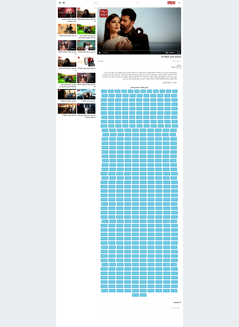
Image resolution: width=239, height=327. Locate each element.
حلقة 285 (143, 208)
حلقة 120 (105, 134)
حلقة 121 (173, 139)
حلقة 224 (151, 182)
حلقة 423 (159, 269)
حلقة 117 (128, 134)
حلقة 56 (104, 108)
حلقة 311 (173, 221)
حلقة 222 (166, 182)
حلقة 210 (104, 173)
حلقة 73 (139, 117)
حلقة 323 (159, 225)
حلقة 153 (158, 152)
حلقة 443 (159, 277)
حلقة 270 (104, 199)
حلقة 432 (166, 273)
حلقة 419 (112, 264)
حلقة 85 (132, 121)
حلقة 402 (166, 260)
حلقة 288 (119, 208)
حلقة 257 (127, 195)
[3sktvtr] (178, 69)
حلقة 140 (104, 143)
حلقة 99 (111, 126)
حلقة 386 (135, 251)
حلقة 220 (105, 178)
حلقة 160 (104, 152)
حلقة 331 (174, 230)
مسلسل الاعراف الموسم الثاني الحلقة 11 (69, 20)
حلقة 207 (127, 173)
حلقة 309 (111, 217)
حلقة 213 (158, 178)
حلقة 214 (150, 178)
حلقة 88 (111, 121)
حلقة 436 (135, 273)
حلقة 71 (153, 117)
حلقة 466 (135, 286)
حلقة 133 (158, 143)
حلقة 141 (173, 147)
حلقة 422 (166, 269)
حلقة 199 (112, 169)
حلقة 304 (151, 217)
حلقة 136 (135, 143)
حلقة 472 (166, 290)
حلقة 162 (166, 156)
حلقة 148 (120, 147)
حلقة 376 (135, 247)
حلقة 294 (151, 212)
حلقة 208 (119, 173)
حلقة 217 (127, 178)
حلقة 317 (127, 221)
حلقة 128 (120, 139)
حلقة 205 (143, 173)
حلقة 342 (166, 234)
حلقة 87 (118, 121)
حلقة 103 (158, 130)
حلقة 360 (104, 238)
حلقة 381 (174, 251)
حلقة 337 (127, 230)
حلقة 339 (112, 230)
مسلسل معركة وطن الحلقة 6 (67, 35)
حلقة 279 (112, 204)
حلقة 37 (160, 104)
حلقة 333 (159, 230)
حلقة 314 (150, 221)
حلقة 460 (104, 282)
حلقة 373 (158, 247)
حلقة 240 (104, 186)
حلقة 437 (127, 273)
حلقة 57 (174, 113)
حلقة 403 (158, 260)
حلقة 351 (174, 238)
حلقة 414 (150, 264)
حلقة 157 (127, 152)
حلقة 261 (174, 199)
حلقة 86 (125, 121)
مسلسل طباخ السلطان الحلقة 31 (67, 53)
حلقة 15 (160, 95)
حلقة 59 (160, 113)
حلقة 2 (168, 91)
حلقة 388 (119, 251)
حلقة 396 (135, 256)
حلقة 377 (127, 247)
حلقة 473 (158, 290)
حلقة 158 (120, 152)
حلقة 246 (135, 191)
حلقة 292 (166, 212)
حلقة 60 (153, 113)
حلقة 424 (151, 269)
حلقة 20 (125, 95)
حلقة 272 (166, 204)
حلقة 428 (119, 269)
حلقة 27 (153, 100)
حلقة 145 (143, 147)
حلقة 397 (127, 256)
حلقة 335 (143, 230)
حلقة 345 (143, 234)
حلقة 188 (120, 165)
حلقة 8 (130, 91)
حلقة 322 (166, 225)
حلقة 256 (135, 195)
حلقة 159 (112, 152)
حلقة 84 (139, 121)
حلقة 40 (139, 104)
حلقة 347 (127, 234)
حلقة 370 (104, 243)
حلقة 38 (153, 104)
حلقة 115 (143, 134)
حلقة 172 (165, 160)
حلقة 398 (119, 256)
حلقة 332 (166, 230)
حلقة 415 (143, 264)
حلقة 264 (151, 199)
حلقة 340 (104, 230)
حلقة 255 (143, 195)
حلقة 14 (167, 95)
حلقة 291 (174, 212)
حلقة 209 (111, 173)
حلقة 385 (143, 251)
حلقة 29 (139, 100)
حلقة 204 (151, 173)
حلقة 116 (135, 134)
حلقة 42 (125, 104)
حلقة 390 (104, 251)
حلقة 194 (150, 169)
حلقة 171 (173, 160)
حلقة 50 (146, 108)
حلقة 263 (158, 199)
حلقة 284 (151, 208)
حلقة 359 (112, 238)
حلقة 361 (174, 243)
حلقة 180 (105, 160)
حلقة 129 (112, 139)
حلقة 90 (175, 126)
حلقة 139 (112, 143)
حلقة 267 (127, 199)
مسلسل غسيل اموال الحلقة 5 (86, 52)
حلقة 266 (135, 199)
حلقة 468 (119, 286)
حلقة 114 (150, 134)
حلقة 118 (120, 134)
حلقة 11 (111, 91)
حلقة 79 (174, 121)
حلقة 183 (158, 165)
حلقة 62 (139, 113)
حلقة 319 (112, 221)
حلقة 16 (153, 95)
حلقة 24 (174, 100)
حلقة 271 (174, 204)
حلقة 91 (168, 126)
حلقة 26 (160, 100)
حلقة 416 (135, 264)
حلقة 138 (120, 143)
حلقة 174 (150, 160)
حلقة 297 (127, 212)
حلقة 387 (127, 251)
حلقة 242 (166, 191)
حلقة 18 (139, 95)
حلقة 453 (159, 282)
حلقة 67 (104, 113)
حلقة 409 (111, 260)
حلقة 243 (159, 191)
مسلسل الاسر (167, 83)
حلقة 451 (174, 282)
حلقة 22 (111, 95)
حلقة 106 (135, 130)
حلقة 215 (143, 178)
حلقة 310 (104, 217)
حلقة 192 (166, 169)
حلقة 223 (159, 182)
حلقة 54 (118, 108)
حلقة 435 (143, 273)
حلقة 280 (104, 204)
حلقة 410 (104, 260)
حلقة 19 (133, 95)
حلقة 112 (165, 134)
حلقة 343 (159, 234)
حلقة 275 (143, 204)
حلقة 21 (119, 95)
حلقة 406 (135, 260)
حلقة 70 (160, 117)
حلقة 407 (127, 260)
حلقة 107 (127, 130)
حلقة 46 (174, 108)
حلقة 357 (127, 238)
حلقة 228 (119, 182)
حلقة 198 (120, 169)
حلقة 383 (159, 251)
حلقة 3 (162, 91)
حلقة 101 (173, 130)
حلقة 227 (127, 182)
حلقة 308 (119, 217)
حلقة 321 (174, 225)
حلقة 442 (166, 277)
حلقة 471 (174, 290)
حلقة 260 (104, 195)
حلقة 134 (150, 143)
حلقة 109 (112, 130)
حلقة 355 (143, 238)
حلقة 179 (113, 160)
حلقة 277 (127, 204)
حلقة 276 (135, 204)
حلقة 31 (125, 100)
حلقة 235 (143, 186)
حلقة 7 (137, 91)
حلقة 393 (159, 256)
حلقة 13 (174, 95)
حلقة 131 (173, 143)
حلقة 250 (104, 191)
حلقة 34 (104, 100)
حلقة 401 (174, 260)
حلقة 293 (159, 212)
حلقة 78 (104, 117)
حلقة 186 (135, 165)
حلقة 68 (174, 117)
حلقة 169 (112, 156)
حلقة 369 (111, 243)
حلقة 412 (166, 264)
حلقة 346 (135, 234)
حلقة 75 (125, 117)
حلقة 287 (127, 208)
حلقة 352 (166, 238)
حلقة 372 (166, 247)
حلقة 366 (135, 243)
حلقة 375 (143, 247)
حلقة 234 (151, 186)
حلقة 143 (158, 147)
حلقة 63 (132, 113)
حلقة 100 (103, 126)
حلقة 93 (154, 126)
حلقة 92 (161, 126)
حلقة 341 (174, 234)
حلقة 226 (135, 182)
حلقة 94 (146, 126)
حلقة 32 (118, 100)
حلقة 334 (151, 230)
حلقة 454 (151, 282)
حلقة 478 (120, 290)
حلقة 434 (151, 273)
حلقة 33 (111, 100)
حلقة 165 (143, 156)
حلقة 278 (120, 204)
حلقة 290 (104, 208)
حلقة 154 (150, 152)
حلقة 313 (158, 221)
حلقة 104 (150, 130)
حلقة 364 (151, 243)
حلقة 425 (143, 269)
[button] (95, 2)
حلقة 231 (174, 186)
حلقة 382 (166, 251)
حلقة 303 (158, 217)
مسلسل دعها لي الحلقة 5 (68, 101)
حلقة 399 (112, 256)
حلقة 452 (166, 282)
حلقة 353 (159, 238)
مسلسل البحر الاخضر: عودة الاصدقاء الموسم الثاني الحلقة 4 (86, 37)
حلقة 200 (105, 169)
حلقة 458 (119, 282)
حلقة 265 (143, 199)
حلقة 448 (119, 277)
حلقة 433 (159, 273)
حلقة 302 (166, 217)
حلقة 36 (167, 104)
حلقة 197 (127, 169)
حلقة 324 (151, 225)
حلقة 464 (151, 286)
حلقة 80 (167, 121)
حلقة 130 (104, 139)
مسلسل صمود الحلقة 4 (69, 115)
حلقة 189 (112, 165)
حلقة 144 (150, 147)
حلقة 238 (119, 186)
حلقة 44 (111, 104)
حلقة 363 (158, 243)
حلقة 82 (153, 121)
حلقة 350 (104, 234)
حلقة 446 (135, 277)
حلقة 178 (120, 160)
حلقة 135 (143, 143)
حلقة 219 (112, 178)
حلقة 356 (135, 238)
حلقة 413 (158, 264)
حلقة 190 (104, 165)
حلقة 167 (127, 156)
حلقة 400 (104, 256)
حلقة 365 (143, 243)
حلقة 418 (120, 264)
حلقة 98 (118, 126)
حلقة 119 (113, 134)
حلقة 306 (135, 217)
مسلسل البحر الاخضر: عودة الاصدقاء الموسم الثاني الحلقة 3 (67, 86)
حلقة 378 (120, 247)
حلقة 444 (151, 277)
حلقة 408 (119, 260)
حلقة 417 (127, 264)
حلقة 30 (132, 100)
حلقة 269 (111, 199)
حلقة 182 (166, 165)
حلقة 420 (105, 264)
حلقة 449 (112, 277)
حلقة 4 (156, 91)
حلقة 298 (119, 212)
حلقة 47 (167, 108)
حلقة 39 (146, 104)
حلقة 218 (120, 178)
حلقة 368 (119, 243)
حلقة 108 (120, 130)
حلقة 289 (112, 208)
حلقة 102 (166, 130)
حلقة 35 (174, 104)
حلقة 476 (135, 290)
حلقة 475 (143, 290)
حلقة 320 (105, 221)
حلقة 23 (104, 95)
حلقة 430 (104, 269)
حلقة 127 (127, 139)
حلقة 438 (119, 273)
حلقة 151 (173, 152)
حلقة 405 (143, 260)
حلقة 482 (135, 295)
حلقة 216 (135, 178)
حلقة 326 (135, 225)
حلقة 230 (104, 182)
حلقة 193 (158, 169)
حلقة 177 (128, 160)
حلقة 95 (139, 126)
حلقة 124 (150, 139)
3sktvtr (173, 67)
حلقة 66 (111, 113)
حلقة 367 (127, 243)
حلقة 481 (143, 295)
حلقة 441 (174, 277)
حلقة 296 (135, 212)
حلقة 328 (119, 225)
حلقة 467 (127, 286)
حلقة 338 (119, 230)
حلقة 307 (127, 217)
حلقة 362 (166, 243)
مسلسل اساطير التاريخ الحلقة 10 (86, 20)
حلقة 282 (166, 208)
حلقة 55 (111, 108)
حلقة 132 (166, 143)
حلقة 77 (111, 117)
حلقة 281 (174, 208)
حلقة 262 (166, 199)
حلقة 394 (151, 256)
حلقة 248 (119, 191)
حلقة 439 (112, 273)
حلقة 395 (143, 256)
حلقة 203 (158, 173)
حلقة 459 (112, 282)
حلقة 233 (159, 186)
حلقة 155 (143, 152)
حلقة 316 (135, 221)
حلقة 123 (158, 139)
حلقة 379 (112, 247)
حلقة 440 (104, 273)
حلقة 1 (175, 91)
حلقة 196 (135, 169)
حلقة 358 (119, 238)
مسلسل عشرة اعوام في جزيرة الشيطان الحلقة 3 (86, 116)
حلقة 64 (125, 113)
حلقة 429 (112, 269)
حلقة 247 (127, 191)
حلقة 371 (174, 247)
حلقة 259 (112, 195)
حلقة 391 (174, 256)
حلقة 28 (146, 100)
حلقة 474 (150, 290)
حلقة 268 (119, 199)
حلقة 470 (104, 286)
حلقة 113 (158, 134)
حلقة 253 (159, 195)
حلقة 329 (112, 225)
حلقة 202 (166, 173)
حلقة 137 (127, 143)
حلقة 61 (146, 113)
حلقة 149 (112, 147)
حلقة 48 (160, 108)
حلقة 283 (159, 208)
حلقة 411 (173, 264)
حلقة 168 (120, 156)
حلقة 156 (135, 152)
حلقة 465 (143, 286)
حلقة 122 (166, 139)
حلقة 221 (174, 182)
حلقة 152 (166, 152)
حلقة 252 (166, 195)
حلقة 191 (173, 169)
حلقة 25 (167, 100)
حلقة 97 (125, 126)
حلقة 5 (149, 91)
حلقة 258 (119, 195)
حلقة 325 (143, 225)
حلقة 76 (118, 117)
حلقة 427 (127, 269)
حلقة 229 (112, 182)
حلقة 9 (124, 91)
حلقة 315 (143, 221)
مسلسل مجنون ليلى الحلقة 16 (86, 68)
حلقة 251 (174, 195)
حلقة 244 (151, 191)
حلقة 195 (143, 169)
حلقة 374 (150, 247)
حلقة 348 (119, 234)
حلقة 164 (150, 156)
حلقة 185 (143, 165)
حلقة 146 (135, 147)
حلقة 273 (158, 204)
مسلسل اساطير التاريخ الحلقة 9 (67, 69)
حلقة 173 (158, 160)
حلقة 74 (132, 117)
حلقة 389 (112, 251)
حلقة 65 (118, 113)
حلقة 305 (143, 217)
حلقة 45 (104, 104)
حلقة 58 (167, 113)
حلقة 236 (135, 186)
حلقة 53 (125, 108)
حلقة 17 (146, 95)
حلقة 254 (151, 195)
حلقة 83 (146, 121)
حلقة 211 (173, 178)
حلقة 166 (135, 156)
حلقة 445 (143, 277)
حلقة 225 (143, 182)
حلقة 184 (150, 165)
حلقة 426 (135, 269)
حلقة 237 (127, 186)
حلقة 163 (158, 156)
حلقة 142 (166, 147)
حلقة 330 (104, 225)
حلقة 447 (127, 277)
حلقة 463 (158, 286)
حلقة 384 (151, 251)
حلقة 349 (112, 234)
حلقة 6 (143, 91)
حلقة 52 (132, 108)
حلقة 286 (135, 208)
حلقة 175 (143, 160)
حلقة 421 (174, 269)
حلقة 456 (135, 282)
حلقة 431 (174, 273)
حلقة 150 (104, 147)
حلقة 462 (166, 286)
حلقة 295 (143, 212)
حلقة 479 (112, 290)
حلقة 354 (151, 238)
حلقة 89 (104, 121)
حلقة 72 (146, 117)
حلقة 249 (112, 191)
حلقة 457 (127, 282)
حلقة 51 (139, 108)
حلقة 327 (127, 225)
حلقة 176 (135, 160)
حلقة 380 (104, 247)
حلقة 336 (135, 230)
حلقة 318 (120, 221)
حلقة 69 (167, 117)
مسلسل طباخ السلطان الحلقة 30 (86, 85)
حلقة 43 (118, 104)
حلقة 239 (112, 186)
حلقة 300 (104, 212)
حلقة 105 (143, 130)
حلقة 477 (127, 290)
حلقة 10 (117, 91)
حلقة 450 (104, 277)
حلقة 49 (153, 108)
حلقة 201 (174, 173)
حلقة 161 (173, 156)
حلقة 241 (174, 191)
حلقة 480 (104, 290)
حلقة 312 (166, 221)
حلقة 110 (105, 130)
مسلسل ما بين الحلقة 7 (88, 101)
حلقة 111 (173, 134)
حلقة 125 (143, 139)
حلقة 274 (150, 204)
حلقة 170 (104, 156)
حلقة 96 (132, 126)
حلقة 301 (174, 217)
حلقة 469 (111, 286)
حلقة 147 (127, 147)
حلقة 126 (135, 139)
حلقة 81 (160, 121)
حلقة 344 (151, 234)
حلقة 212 (166, 178)
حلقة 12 (104, 91)
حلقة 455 (143, 282)
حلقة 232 (166, 186)
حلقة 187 (127, 165)
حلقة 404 (151, 260)
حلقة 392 (166, 256)
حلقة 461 (174, 286)
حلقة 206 (135, 173)
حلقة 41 (132, 104)
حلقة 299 (112, 212)
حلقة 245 (143, 191)
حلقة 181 (173, 165)
